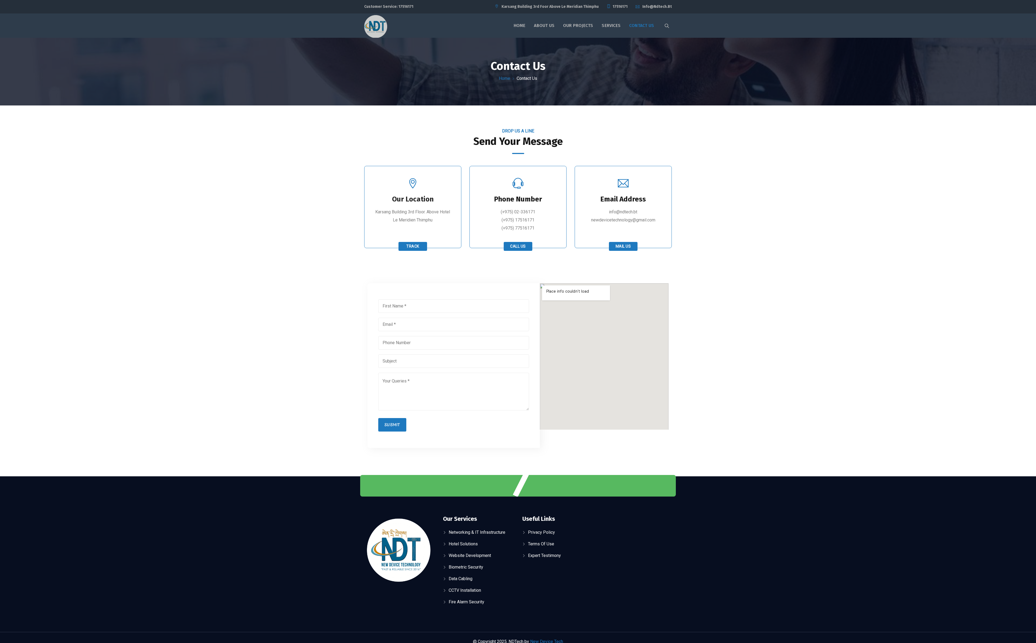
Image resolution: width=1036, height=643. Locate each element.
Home (520, 25)
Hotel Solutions (463, 543)
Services (611, 25)
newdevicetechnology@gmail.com (623, 220)
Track (412, 246)
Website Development (470, 555)
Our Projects (578, 25)
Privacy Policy (541, 532)
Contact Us (641, 25)
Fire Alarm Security (466, 601)
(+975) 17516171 (518, 220)
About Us (544, 25)
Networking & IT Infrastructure (477, 532)
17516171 (405, 6)
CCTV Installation (465, 590)
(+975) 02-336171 (518, 211)
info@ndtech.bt (657, 6)
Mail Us (623, 246)
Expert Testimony (544, 555)
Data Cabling (460, 578)
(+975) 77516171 (518, 228)
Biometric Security (466, 567)
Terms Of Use (541, 543)
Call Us (518, 246)
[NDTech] (375, 27)
